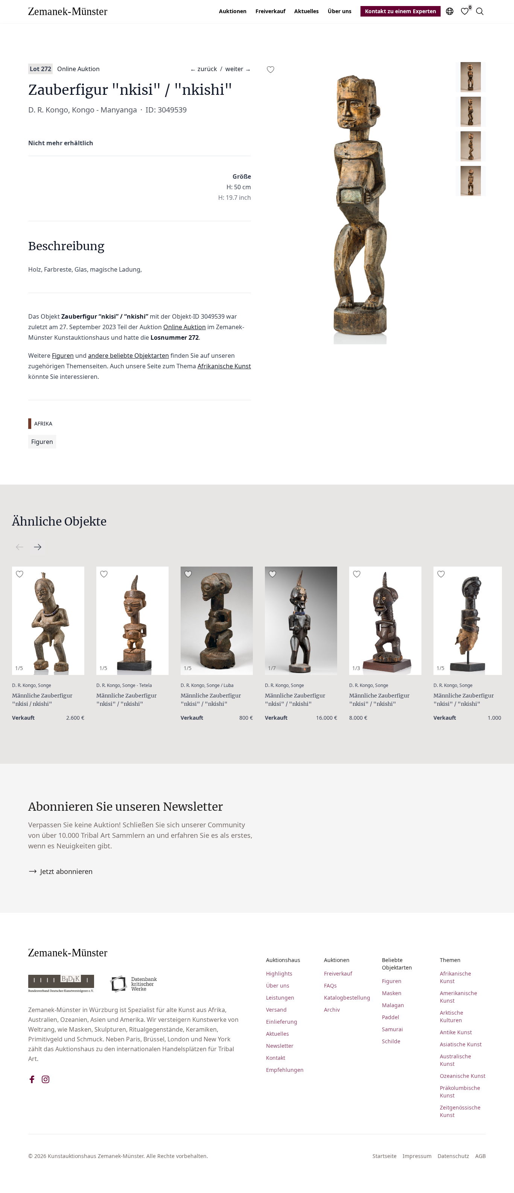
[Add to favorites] (270, 69)
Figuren (63, 355)
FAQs (330, 985)
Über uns (339, 11)
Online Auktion (78, 69)
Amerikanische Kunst (458, 996)
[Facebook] (32, 1079)
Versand (276, 1009)
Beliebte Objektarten (397, 963)
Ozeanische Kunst (462, 1075)
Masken (391, 993)
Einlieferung (281, 1021)
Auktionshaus (283, 960)
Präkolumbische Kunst (460, 1091)
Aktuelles (306, 11)
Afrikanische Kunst (224, 366)
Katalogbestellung (347, 997)
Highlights (279, 973)
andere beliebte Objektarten (128, 355)
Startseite (385, 1156)
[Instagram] (45, 1079)
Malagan (393, 1005)
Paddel (390, 1017)
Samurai (392, 1029)
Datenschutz (453, 1156)
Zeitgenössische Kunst (460, 1111)
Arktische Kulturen (451, 1016)
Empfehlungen (285, 1069)
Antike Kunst (456, 1032)
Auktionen (232, 11)
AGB (480, 1156)
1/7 (272, 668)
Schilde (391, 1041)
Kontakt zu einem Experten (400, 11)
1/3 (356, 668)
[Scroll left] (37, 547)
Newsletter (279, 1045)
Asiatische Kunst (461, 1044)
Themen (450, 960)
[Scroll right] (19, 547)
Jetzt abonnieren (66, 871)
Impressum (417, 1156)
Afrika (43, 423)
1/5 (19, 668)
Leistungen (280, 997)
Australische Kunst (455, 1060)
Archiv (332, 1009)
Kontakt (275, 1057)
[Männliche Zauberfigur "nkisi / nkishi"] (48, 621)
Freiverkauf (270, 11)
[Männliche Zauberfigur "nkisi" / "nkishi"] (132, 621)
